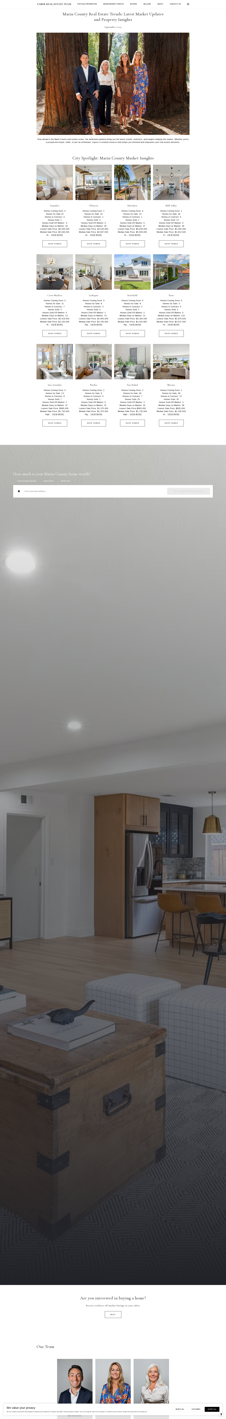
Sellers (147, 4)
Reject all (180, 1409)
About (160, 4)
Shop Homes (55, 244)
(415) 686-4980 (74, 1383)
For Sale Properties (87, 4)
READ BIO (75, 1393)
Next (113, 1315)
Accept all (212, 1409)
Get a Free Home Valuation (188, 491)
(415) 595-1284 (151, 1383)
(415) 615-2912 (113, 1383)
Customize (196, 1409)
